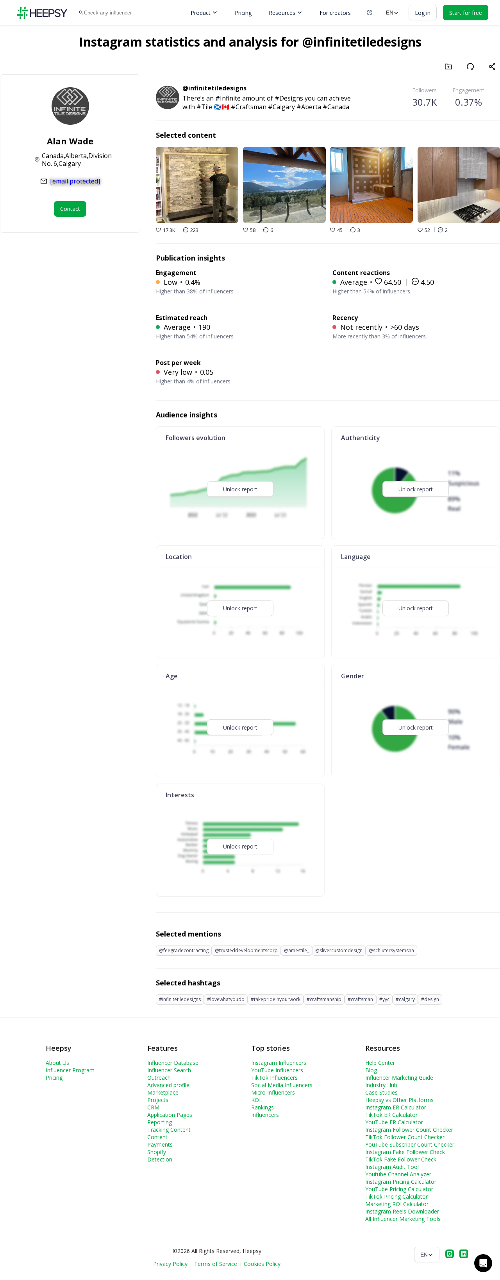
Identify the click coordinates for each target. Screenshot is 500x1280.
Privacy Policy (170, 1263)
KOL (256, 1100)
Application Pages (169, 1114)
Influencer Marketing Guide (399, 1077)
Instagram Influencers (278, 1062)
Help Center (380, 1062)
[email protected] (75, 181)
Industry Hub (381, 1085)
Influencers (265, 1114)
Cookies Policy (262, 1263)
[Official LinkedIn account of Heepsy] (464, 1254)
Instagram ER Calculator (395, 1107)
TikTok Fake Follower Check (400, 1159)
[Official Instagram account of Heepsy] (450, 1254)
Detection (159, 1159)
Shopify (156, 1152)
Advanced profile (168, 1085)
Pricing (243, 12)
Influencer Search (169, 1070)
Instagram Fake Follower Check (405, 1152)
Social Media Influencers (281, 1085)
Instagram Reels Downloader (402, 1211)
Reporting (159, 1122)
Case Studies (381, 1092)
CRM (153, 1107)
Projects (157, 1100)
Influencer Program (70, 1070)
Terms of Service (215, 1263)
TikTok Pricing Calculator (396, 1196)
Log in (422, 12)
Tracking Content (169, 1129)
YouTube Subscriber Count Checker (409, 1144)
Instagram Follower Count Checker (409, 1129)
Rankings (262, 1107)
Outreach (159, 1077)
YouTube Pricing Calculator (399, 1189)
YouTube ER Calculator (394, 1122)
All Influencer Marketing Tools (403, 1218)
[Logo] (42, 13)
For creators (335, 12)
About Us (57, 1062)
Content (157, 1137)
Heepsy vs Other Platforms (399, 1100)
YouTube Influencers (277, 1070)
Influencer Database (172, 1062)
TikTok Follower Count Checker (405, 1137)
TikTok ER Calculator (391, 1114)
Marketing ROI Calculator (397, 1204)
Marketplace (163, 1092)
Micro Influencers (273, 1092)
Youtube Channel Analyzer (398, 1174)
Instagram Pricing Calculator (400, 1181)
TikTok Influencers (274, 1077)
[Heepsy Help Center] (369, 12)
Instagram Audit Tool (392, 1166)
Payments (160, 1144)
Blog (371, 1070)
